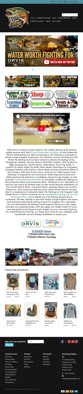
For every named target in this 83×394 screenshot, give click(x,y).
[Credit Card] (62, 391)
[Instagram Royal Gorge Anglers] (76, 341)
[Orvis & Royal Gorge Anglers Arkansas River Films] (41, 51)
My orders (46, 359)
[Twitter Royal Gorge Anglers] (65, 341)
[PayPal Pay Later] (71, 391)
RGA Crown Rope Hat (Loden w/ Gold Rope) (13, 293)
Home (32, 18)
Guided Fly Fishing (43, 18)
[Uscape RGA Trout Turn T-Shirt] (32, 281)
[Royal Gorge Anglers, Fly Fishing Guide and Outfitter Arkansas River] (31, 223)
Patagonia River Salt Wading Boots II (32, 322)
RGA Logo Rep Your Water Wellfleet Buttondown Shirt (70, 293)
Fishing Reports (64, 18)
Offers (26, 364)
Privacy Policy (9, 367)
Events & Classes (37, 21)
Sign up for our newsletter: (15, 341)
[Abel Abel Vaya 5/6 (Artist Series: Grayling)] (13, 310)
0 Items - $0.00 (57, 2)
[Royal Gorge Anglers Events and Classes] (66, 103)
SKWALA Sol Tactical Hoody (68, 322)
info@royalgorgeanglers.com (71, 378)
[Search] (63, 14)
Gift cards (56, 21)
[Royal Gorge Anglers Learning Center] (17, 103)
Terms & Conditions (11, 362)
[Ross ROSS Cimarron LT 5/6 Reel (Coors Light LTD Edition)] (51, 281)
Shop (54, 18)
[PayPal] (67, 391)
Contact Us (8, 357)
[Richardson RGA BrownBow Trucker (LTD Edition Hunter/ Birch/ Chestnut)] (51, 310)
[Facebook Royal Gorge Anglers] (62, 341)
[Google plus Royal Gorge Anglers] (69, 341)
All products (28, 357)
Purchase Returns (10, 372)
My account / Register (72, 2)
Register (45, 357)
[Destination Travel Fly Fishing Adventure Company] (66, 94)
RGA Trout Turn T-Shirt (32, 293)
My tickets (46, 362)
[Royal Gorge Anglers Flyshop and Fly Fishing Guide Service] (17, 18)
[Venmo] (76, 391)
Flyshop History (10, 359)
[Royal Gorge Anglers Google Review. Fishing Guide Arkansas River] (52, 223)
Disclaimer (8, 364)
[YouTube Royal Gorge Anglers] (72, 341)
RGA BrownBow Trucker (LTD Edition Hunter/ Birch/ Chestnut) (50, 322)
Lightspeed (36, 389)
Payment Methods (11, 369)
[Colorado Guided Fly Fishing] (17, 94)
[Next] (74, 51)
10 (52, 69)
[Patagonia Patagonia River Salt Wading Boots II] (32, 310)
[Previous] (9, 51)
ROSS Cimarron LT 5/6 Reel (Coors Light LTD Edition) (50, 293)
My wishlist (46, 364)
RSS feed (27, 367)
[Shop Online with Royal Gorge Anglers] (41, 94)
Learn (74, 18)
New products (28, 362)
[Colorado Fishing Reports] (41, 103)
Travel (48, 21)
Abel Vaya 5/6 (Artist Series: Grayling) (11, 322)
